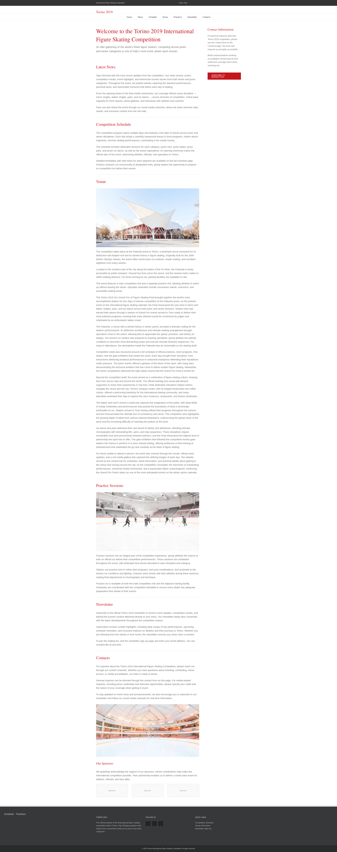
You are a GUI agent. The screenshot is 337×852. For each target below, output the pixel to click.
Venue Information (202, 825)
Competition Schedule (204, 823)
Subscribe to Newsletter (218, 76)
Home (129, 17)
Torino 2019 (104, 12)
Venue (165, 17)
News (140, 17)
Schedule (153, 17)
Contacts (206, 17)
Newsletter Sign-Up (203, 829)
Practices (178, 17)
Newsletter (192, 17)
